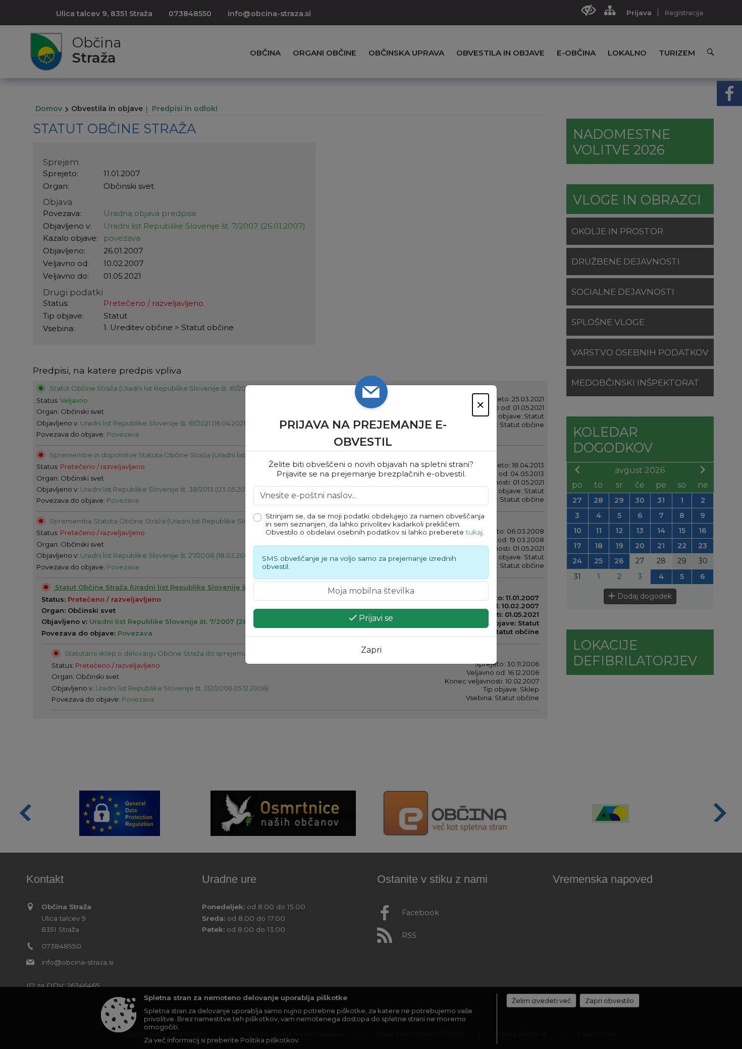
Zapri (371, 650)
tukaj (474, 532)
